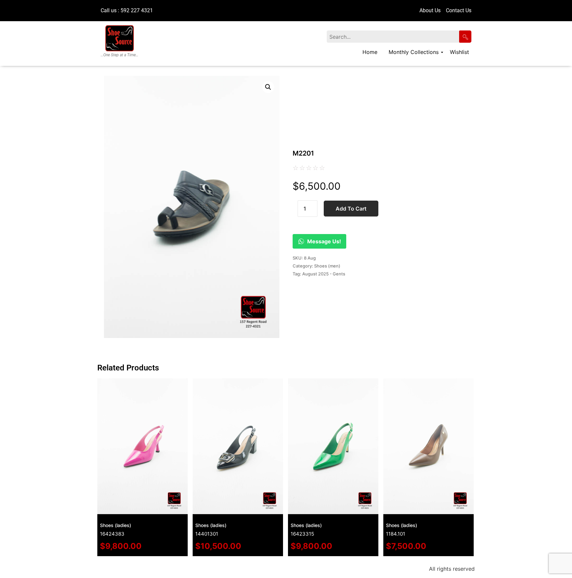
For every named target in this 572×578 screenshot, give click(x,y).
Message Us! (324, 241)
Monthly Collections (414, 52)
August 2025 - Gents (323, 273)
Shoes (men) (327, 265)
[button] (268, 87)
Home (369, 52)
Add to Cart (351, 208)
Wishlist (459, 52)
